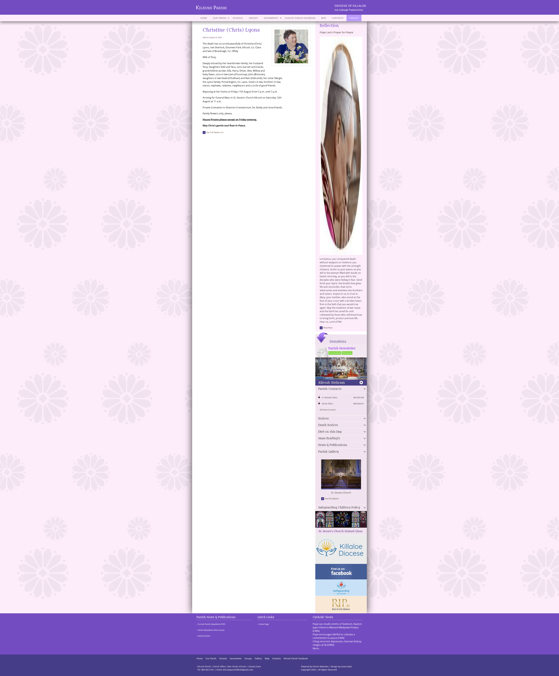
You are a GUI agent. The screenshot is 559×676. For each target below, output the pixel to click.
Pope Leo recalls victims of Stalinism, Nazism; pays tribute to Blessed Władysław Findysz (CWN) (337, 627)
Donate (354, 18)
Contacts (338, 18)
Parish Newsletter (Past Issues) (211, 630)
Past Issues (347, 353)
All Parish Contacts (328, 409)
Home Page (264, 624)
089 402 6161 (207, 669)
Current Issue (334, 353)
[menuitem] (204, 18)
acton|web (346, 666)
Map (323, 18)
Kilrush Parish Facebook (300, 18)
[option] (341, 476)
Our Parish (219, 18)
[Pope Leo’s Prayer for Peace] (341, 253)
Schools (238, 18)
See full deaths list (214, 132)
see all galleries (332, 499)
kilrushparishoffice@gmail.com (238, 669)
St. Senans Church (341, 492)
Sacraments (271, 18)
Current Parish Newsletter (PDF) (211, 624)
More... (316, 648)
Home (203, 18)
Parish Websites (321, 666)
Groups (253, 18)
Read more (327, 328)
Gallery (258, 658)
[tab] (341, 389)
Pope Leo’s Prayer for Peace (336, 32)
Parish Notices (204, 636)
